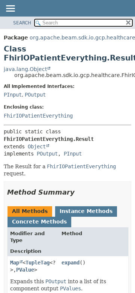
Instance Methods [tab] (86, 211)
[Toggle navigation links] (10, 9)
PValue (25, 270)
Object (37, 146)
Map (14, 263)
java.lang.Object (25, 69)
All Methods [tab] (30, 211)
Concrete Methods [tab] (39, 222)
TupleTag (38, 263)
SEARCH (22, 23)
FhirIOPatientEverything (38, 116)
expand (71, 263)
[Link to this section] (80, 192)
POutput (35, 95)
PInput (13, 95)
